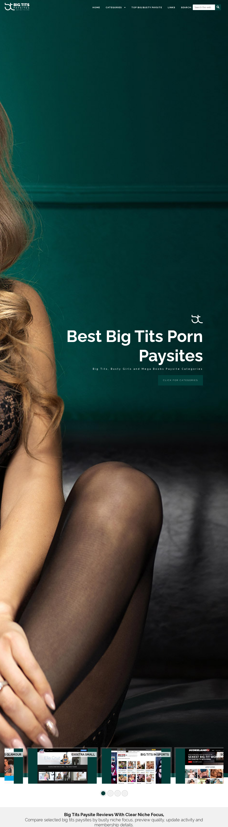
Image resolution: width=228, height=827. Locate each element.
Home (96, 7)
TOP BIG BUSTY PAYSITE (146, 7)
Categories (114, 7)
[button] (103, 793)
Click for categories (180, 380)
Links (171, 7)
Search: (186, 7)
